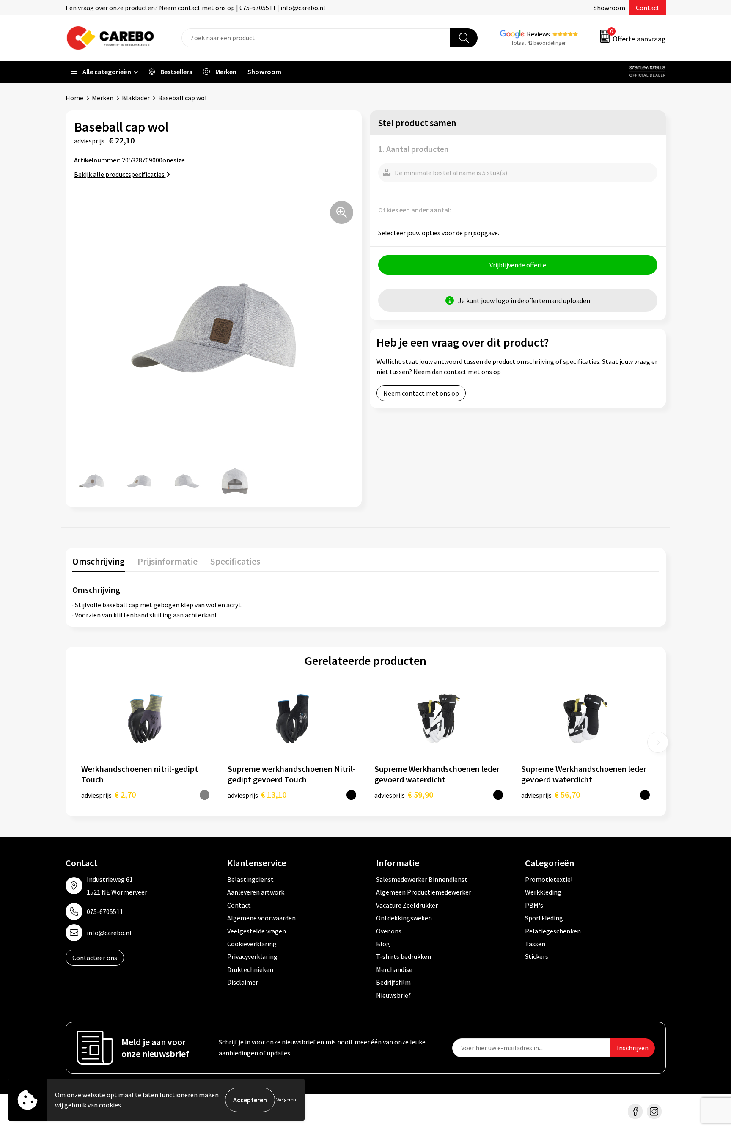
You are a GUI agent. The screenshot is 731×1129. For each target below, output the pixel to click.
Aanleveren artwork (255, 892)
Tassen (535, 943)
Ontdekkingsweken (404, 918)
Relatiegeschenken (553, 931)
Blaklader (136, 98)
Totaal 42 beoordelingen (539, 43)
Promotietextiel (549, 879)
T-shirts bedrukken (403, 956)
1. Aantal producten (413, 148)
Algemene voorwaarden (261, 918)
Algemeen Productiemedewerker (423, 892)
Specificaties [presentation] (235, 561)
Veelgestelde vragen (256, 931)
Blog (383, 943)
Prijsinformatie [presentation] (167, 561)
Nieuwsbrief (393, 995)
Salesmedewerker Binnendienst (421, 879)
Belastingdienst (250, 879)
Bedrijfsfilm (393, 982)
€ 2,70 (108, 794)
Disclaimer (242, 982)
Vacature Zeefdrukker (407, 905)
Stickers (536, 956)
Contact (648, 7)
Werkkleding (543, 892)
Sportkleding (544, 918)
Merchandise (394, 969)
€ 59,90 (403, 794)
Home (74, 98)
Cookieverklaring (252, 943)
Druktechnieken (250, 969)
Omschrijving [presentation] (98, 561)
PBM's (534, 905)
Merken (102, 98)
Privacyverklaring (252, 956)
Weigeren (286, 1099)
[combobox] (316, 37)
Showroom (609, 7)
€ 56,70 (550, 794)
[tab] (98, 563)
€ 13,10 (257, 794)
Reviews (538, 34)
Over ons (388, 931)
